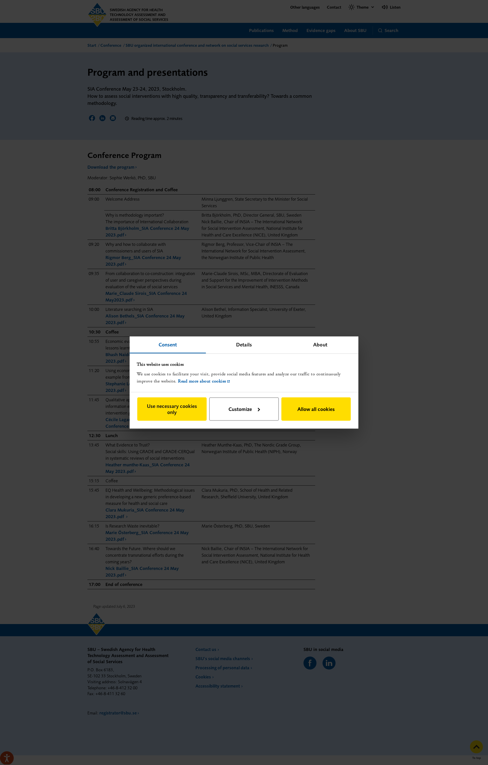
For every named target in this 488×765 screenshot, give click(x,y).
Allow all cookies (316, 408)
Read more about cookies (202, 381)
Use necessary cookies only (172, 408)
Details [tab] (244, 344)
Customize (240, 408)
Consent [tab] (168, 344)
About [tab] (320, 344)
